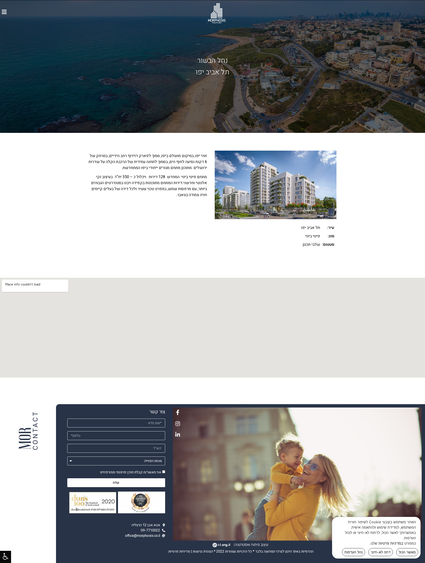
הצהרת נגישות (203, 551)
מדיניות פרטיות (179, 551)
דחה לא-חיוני (380, 552)
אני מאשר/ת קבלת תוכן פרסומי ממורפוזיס (130, 472)
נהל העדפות (353, 552)
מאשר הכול (407, 552)
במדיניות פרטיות (391, 543)
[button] (4, 11)
